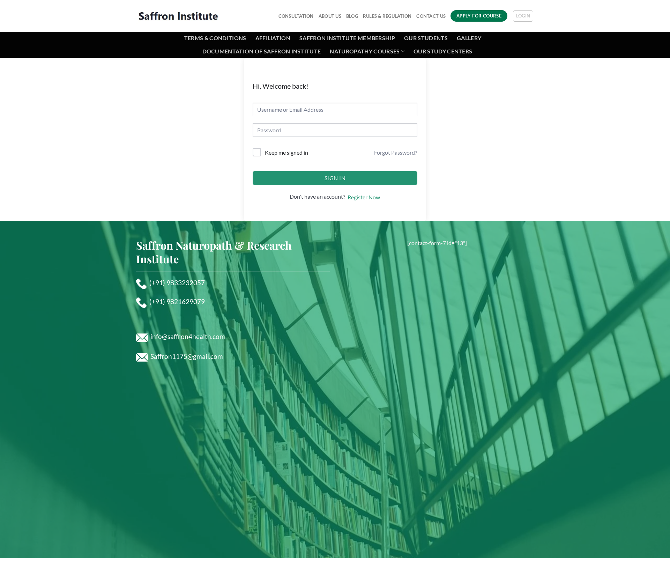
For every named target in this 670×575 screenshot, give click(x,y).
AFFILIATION (273, 38)
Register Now (364, 197)
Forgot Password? (395, 152)
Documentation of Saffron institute (261, 51)
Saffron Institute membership (347, 38)
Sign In (335, 178)
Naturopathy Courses (365, 51)
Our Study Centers (443, 51)
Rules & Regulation (387, 16)
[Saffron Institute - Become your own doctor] (178, 16)
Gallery (469, 38)
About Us (330, 16)
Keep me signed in (286, 152)
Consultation (296, 16)
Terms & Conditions (215, 38)
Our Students (426, 38)
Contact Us (431, 16)
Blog (352, 16)
